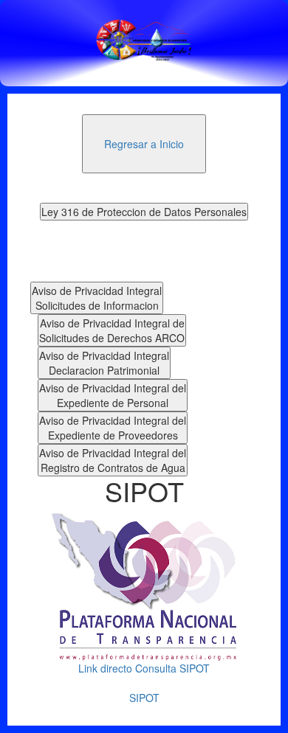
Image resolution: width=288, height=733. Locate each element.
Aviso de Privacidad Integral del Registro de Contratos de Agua (112, 460)
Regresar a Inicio (144, 143)
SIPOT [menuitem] (144, 697)
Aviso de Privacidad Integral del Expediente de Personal (112, 395)
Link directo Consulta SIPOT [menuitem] (144, 668)
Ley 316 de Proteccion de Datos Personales (144, 211)
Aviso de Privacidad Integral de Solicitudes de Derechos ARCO (112, 330)
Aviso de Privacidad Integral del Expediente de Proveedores (112, 427)
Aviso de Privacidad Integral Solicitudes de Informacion (97, 298)
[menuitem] (144, 143)
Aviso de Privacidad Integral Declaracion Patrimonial (104, 363)
